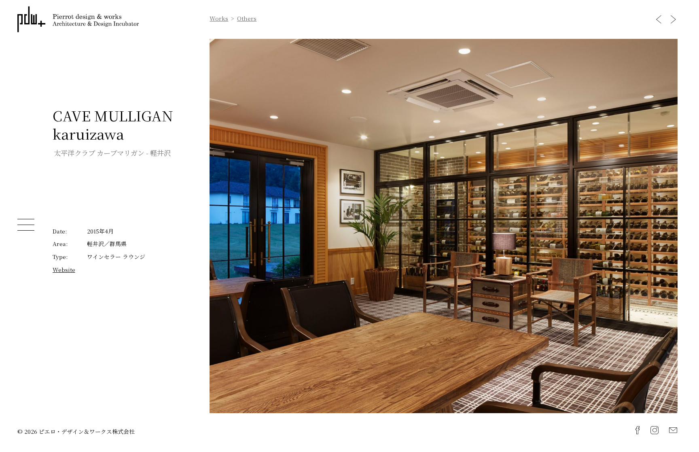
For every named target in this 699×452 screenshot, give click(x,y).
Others (246, 18)
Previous (659, 19)
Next (673, 19)
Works (219, 18)
